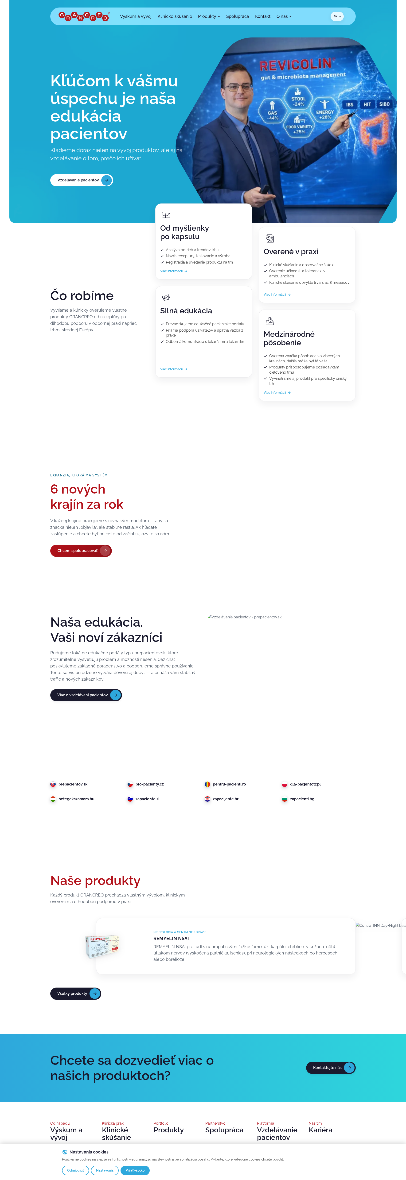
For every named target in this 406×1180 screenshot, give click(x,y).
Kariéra (320, 1130)
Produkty (169, 1130)
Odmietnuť (75, 1170)
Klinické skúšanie (116, 1134)
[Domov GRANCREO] (84, 16)
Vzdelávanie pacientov (277, 1134)
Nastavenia (104, 1170)
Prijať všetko (135, 1170)
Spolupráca (224, 1130)
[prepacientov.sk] (282, 688)
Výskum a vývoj (66, 1134)
